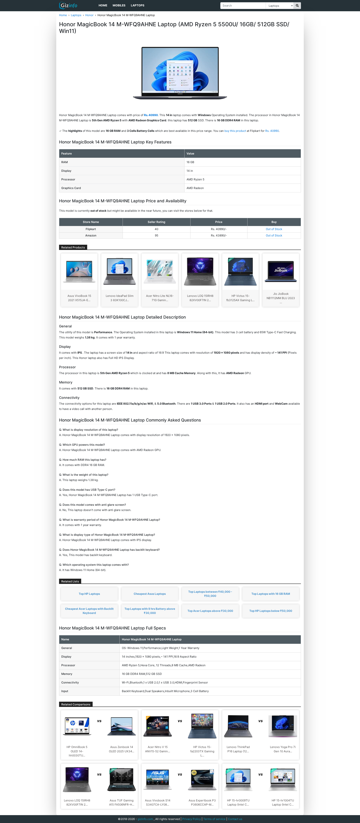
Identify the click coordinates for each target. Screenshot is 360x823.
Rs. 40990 (272, 131)
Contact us (235, 819)
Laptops (137, 5)
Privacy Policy (191, 819)
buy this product (235, 131)
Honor (89, 15)
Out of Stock (274, 229)
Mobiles (119, 5)
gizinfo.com (145, 819)
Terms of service (214, 819)
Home (103, 5)
